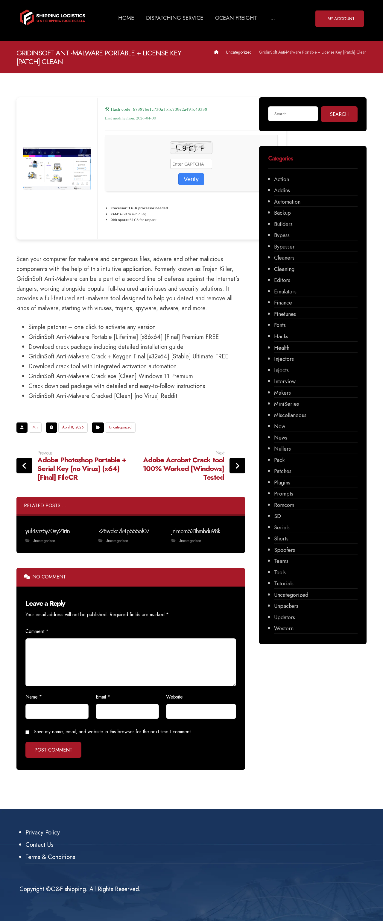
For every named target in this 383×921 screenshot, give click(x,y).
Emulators (285, 292)
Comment (36, 631)
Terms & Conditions (50, 857)
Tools (280, 572)
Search (339, 114)
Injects (281, 370)
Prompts (283, 494)
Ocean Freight (236, 18)
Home (126, 18)
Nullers (282, 449)
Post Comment (53, 749)
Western (284, 628)
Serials (282, 527)
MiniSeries (286, 404)
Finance (283, 303)
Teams (281, 561)
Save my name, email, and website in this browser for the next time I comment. (113, 731)
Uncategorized (120, 427)
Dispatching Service (174, 18)
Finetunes (285, 314)
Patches (282, 471)
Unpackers (286, 606)
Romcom (284, 505)
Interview (285, 381)
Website (174, 696)
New (279, 426)
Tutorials (284, 583)
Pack (279, 460)
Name (33, 696)
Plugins (282, 483)
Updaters (284, 617)
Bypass (282, 235)
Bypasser (284, 247)
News (280, 438)
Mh (35, 427)
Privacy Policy (42, 832)
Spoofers (284, 550)
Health (281, 348)
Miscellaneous (290, 415)
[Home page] (216, 52)
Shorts (281, 539)
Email (103, 696)
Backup (282, 213)
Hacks (281, 336)
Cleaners (284, 258)
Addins (282, 190)
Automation (287, 202)
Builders (283, 224)
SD (277, 516)
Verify (191, 179)
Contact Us (39, 844)
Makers (282, 393)
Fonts (280, 325)
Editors (282, 280)
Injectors (284, 359)
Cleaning (284, 269)
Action (281, 179)
